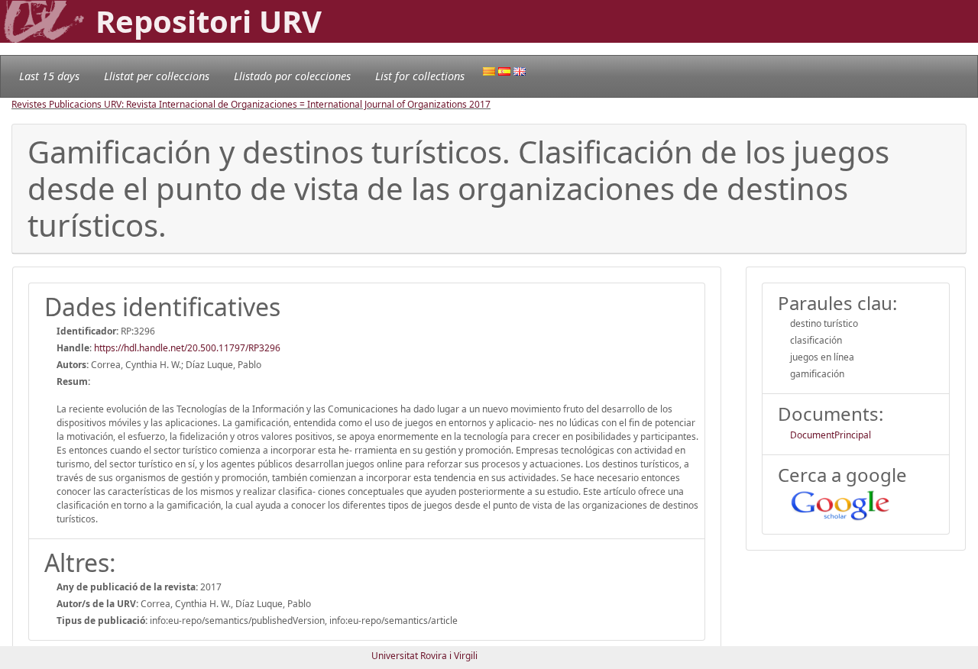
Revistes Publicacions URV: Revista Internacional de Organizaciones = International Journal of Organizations (240, 104)
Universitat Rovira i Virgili (424, 655)
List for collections (420, 76)
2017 (480, 104)
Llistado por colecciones (292, 76)
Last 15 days (49, 76)
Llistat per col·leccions (156, 76)
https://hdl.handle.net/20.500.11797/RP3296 (187, 347)
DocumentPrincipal (830, 434)
